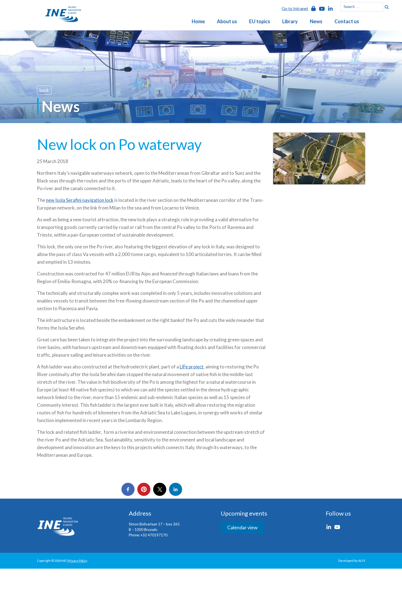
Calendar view (242, 527)
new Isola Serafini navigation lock (79, 200)
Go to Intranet (295, 8)
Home (198, 21)
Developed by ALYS (351, 560)
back (44, 90)
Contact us (346, 21)
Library (290, 21)
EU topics (259, 21)
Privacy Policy (77, 560)
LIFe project (191, 367)
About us (227, 21)
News (316, 21)
